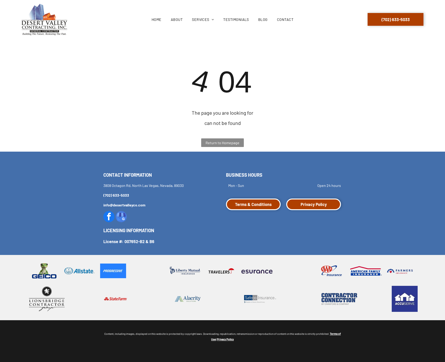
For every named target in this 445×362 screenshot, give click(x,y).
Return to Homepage (222, 142)
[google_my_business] (121, 217)
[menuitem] (156, 19)
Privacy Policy (225, 339)
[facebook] (108, 217)
